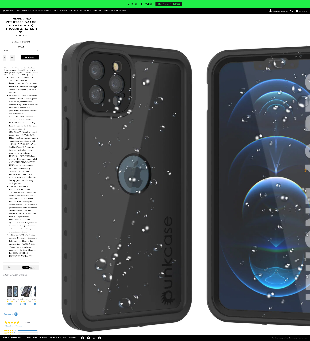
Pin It (32, 268)
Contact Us (16, 337)
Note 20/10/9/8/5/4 (24, 11)
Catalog (117, 11)
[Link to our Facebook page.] (82, 338)
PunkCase (21, 35)
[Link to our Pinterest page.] (99, 338)
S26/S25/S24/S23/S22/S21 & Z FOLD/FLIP (46, 11)
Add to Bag (30, 57)
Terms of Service (40, 337)
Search (6, 337)
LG (88, 11)
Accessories (108, 11)
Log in (275, 11)
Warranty (73, 337)
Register (284, 11)
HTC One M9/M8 (96, 11)
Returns (27, 337)
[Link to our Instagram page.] (93, 338)
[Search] (291, 10)
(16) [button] (15, 330)
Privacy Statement (58, 337)
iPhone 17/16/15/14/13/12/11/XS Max (74, 11)
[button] (4, 290)
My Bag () (302, 11)
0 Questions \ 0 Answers (13, 326)
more (124, 11)
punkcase (304, 338)
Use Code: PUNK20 (169, 4)
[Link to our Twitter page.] (88, 338)
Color (21, 47)
